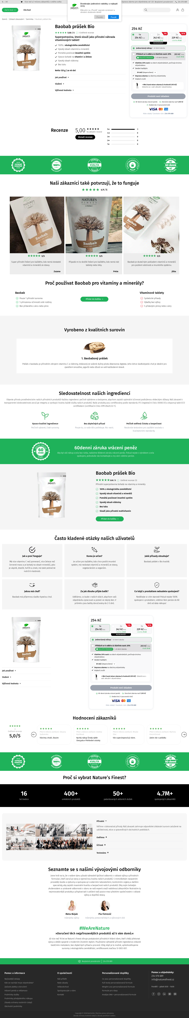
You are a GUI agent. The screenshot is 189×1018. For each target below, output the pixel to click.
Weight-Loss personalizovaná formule (118, 987)
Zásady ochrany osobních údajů (18, 1002)
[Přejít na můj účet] (177, 10)
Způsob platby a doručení (15, 987)
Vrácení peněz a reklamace (15, 990)
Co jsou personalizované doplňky (116, 979)
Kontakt (60, 994)
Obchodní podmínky (13, 1006)
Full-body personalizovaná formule (117, 983)
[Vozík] (182, 10)
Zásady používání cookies (106, 1016)
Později (100, 17)
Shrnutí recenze (85, 137)
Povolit (113, 17)
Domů (4, 19)
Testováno (101, 853)
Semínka (29, 19)
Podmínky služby (11, 994)
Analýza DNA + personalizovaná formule (119, 994)
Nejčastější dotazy (12, 979)
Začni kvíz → (10, 10)
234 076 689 (182, 2)
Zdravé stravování (16, 19)
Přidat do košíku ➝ (94, 299)
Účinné (100, 845)
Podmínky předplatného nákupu (18, 998)
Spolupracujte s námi (66, 990)
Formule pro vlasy (110, 990)
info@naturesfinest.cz (162, 979)
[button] (5, 237)
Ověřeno (100, 837)
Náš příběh (62, 979)
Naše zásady (62, 983)
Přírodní (100, 821)
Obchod (27, 10)
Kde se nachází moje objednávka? (19, 983)
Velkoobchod (63, 987)
